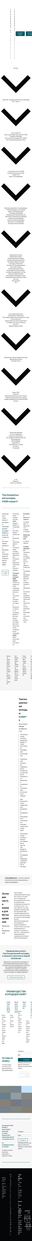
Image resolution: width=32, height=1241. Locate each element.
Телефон (20, 1131)
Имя (19, 1055)
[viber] (27, 1203)
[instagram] (27, 1179)
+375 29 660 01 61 (14, 20)
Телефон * (21, 1051)
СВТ (4, 565)
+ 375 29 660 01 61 (11, 878)
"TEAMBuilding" (19, 1211)
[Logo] (4, 1174)
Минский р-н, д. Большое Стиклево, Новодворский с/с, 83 (20, 1224)
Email (19, 1135)
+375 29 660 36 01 (10, 20)
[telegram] (27, 1191)
